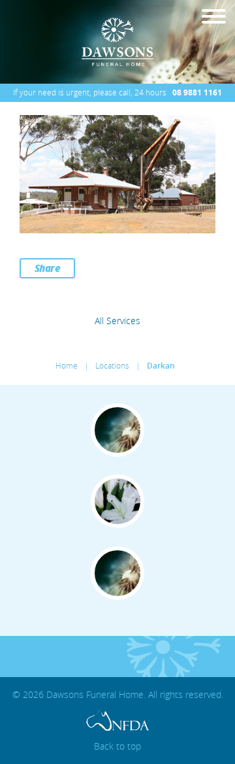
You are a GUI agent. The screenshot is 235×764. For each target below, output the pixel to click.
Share (48, 268)
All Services (117, 321)
